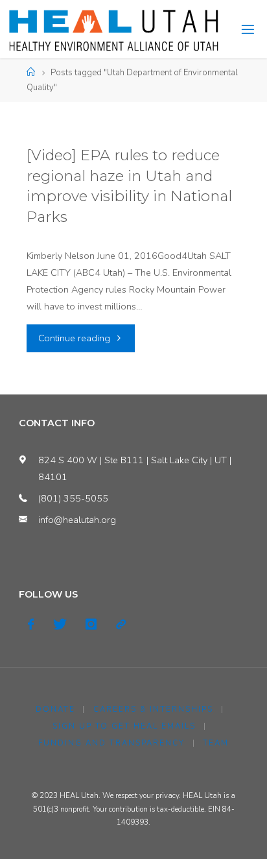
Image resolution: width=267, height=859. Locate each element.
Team (216, 743)
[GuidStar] (120, 624)
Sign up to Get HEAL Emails (124, 726)
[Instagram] (91, 624)
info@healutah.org (77, 519)
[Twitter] (60, 624)
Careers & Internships (153, 709)
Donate (55, 709)
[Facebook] (30, 624)
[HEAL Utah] (113, 29)
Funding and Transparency (111, 743)
